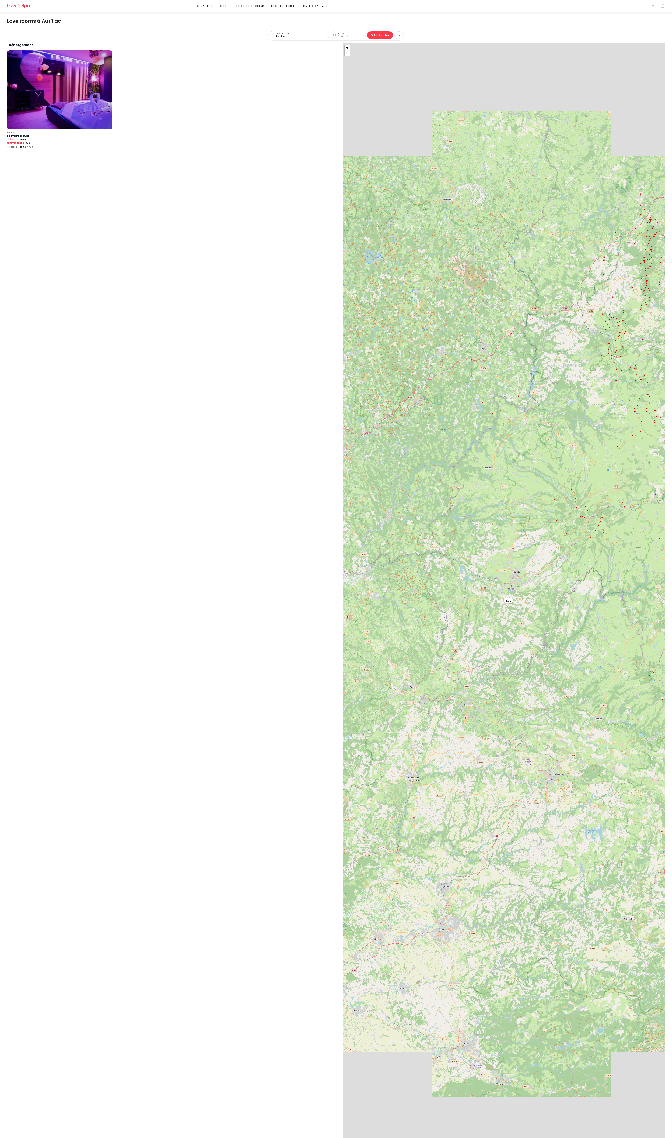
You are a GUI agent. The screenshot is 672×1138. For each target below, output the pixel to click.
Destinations (203, 6)
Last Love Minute (283, 6)
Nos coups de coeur (249, 6)
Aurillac (11, 132)
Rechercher (382, 35)
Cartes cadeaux (315, 6)
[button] (508, 600)
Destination (282, 33)
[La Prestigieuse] (59, 89)
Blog (223, 6)
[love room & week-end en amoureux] (18, 6)
